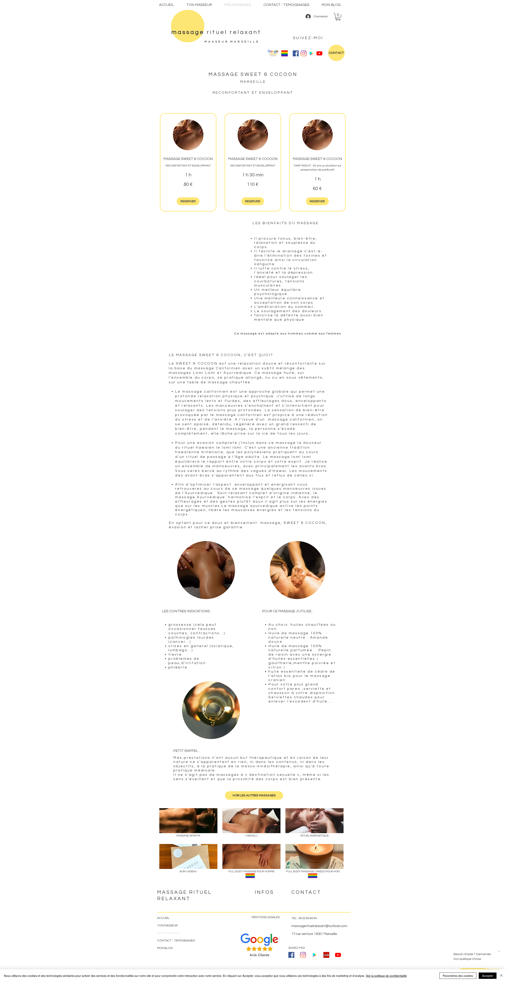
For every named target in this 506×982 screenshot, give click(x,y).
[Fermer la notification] (499, 951)
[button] (338, 17)
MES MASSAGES (168, 933)
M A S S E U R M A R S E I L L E (232, 41)
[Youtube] (319, 53)
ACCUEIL (163, 918)
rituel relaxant (216, 32)
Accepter (487, 976)
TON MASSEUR (167, 925)
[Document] (187, 26)
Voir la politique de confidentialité (386, 976)
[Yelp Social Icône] (326, 955)
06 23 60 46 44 (307, 918)
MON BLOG (165, 948)
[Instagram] (304, 53)
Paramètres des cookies (458, 976)
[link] (188, 159)
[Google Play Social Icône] (311, 53)
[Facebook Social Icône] (296, 53)
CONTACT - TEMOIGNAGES (176, 940)
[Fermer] (501, 976)
